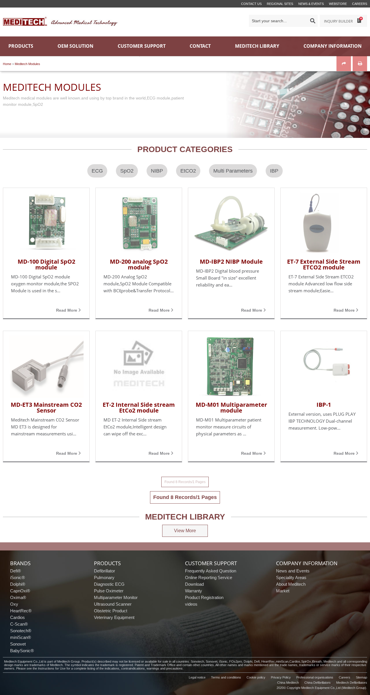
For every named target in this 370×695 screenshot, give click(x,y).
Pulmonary (104, 577)
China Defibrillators (317, 682)
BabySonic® (22, 650)
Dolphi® (17, 584)
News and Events (293, 570)
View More (185, 530)
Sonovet (18, 644)
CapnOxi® (20, 590)
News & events (311, 3)
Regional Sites (280, 3)
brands (20, 563)
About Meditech (291, 584)
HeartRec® (21, 610)
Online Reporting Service (208, 577)
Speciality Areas (291, 577)
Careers (359, 3)
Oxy (14, 604)
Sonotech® (20, 630)
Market (282, 590)
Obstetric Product (110, 610)
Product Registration (204, 597)
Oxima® (18, 597)
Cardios (17, 617)
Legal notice (197, 677)
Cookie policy (256, 677)
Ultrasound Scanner (113, 604)
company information (307, 563)
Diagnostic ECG (109, 584)
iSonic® (17, 577)
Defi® (15, 570)
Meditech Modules (27, 64)
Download (194, 584)
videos (191, 604)
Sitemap (361, 677)
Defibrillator (104, 570)
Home (7, 64)
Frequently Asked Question (210, 570)
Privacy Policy (281, 677)
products (107, 563)
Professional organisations (314, 677)
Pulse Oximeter (108, 590)
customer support (211, 563)
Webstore (338, 3)
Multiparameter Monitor (116, 597)
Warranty (193, 590)
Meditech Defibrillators (351, 682)
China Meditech (288, 682)
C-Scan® (19, 624)
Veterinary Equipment (114, 617)
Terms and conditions (226, 677)
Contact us (251, 3)
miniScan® (20, 637)
